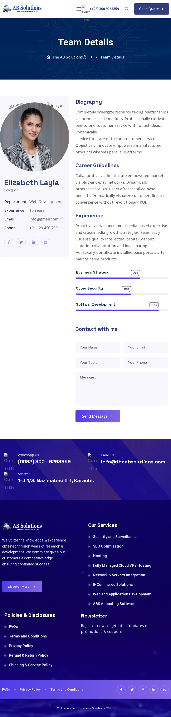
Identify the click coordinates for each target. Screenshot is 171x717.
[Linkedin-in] (33, 242)
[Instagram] (45, 242)
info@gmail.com (43, 219)
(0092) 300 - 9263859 (44, 461)
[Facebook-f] (8, 242)
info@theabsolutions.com (133, 461)
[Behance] (164, 689)
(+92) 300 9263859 (104, 8)
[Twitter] (21, 242)
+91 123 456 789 (43, 227)
